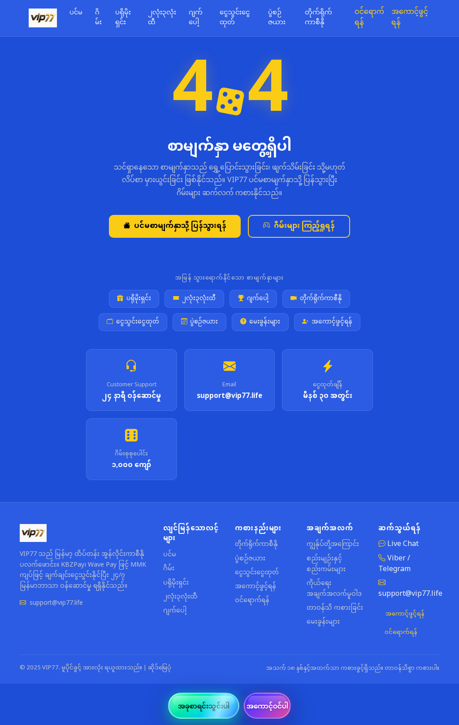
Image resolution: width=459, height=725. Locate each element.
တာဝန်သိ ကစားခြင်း (335, 608)
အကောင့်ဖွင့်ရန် (409, 18)
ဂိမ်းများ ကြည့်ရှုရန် (304, 226)
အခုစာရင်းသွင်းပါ (204, 705)
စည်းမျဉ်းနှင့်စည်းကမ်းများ (326, 564)
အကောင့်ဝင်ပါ (268, 705)
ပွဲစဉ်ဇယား (277, 18)
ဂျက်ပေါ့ (196, 18)
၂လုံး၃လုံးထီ (162, 18)
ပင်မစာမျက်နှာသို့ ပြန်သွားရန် (180, 226)
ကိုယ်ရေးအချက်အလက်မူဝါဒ (334, 589)
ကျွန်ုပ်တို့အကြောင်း (333, 544)
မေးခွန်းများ (264, 322)
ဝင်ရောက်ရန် (369, 18)
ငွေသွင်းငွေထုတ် (235, 18)
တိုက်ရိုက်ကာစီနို (318, 18)
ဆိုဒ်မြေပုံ (159, 668)
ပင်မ (75, 13)
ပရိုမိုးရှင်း (123, 18)
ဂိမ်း (98, 18)
